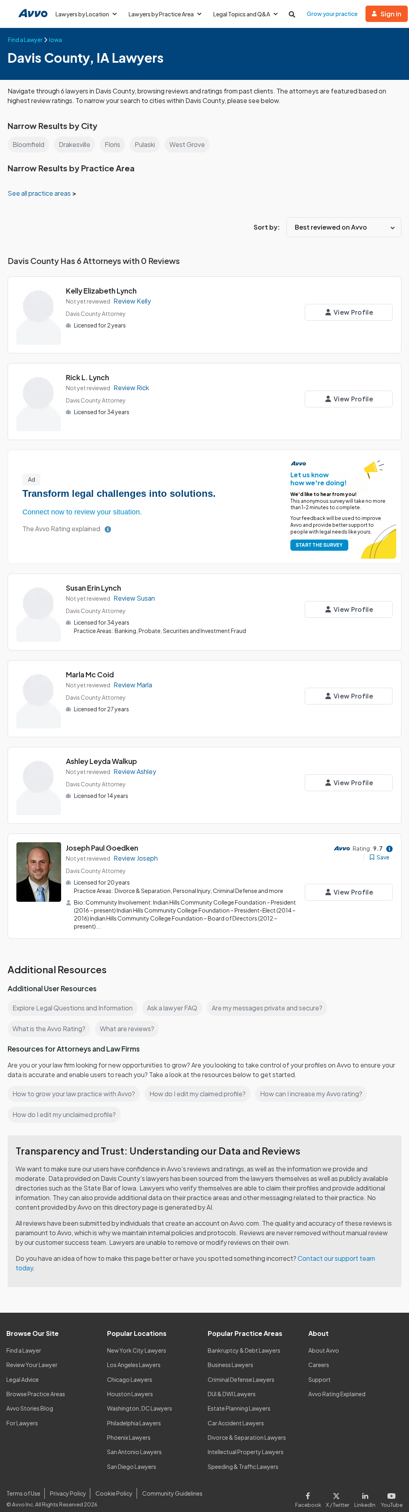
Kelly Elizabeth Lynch (101, 290)
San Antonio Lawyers (134, 1451)
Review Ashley (134, 771)
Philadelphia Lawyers (134, 1423)
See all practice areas (40, 193)
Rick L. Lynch (87, 377)
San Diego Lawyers (131, 1466)
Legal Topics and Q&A (241, 14)
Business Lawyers (230, 1364)
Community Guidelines (172, 1493)
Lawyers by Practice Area (161, 14)
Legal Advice (22, 1379)
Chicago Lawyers (129, 1379)
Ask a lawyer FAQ (172, 1008)
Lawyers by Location (82, 14)
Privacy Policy (68, 1493)
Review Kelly (132, 301)
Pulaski (145, 144)
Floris (112, 144)
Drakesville (74, 144)
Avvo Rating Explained (336, 1393)
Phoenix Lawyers (129, 1437)
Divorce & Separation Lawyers (247, 1437)
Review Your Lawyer (32, 1364)
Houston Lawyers (130, 1393)
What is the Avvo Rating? (48, 1028)
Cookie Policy (114, 1493)
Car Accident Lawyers (236, 1423)
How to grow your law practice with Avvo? (73, 1093)
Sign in (391, 14)
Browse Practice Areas (35, 1393)
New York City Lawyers (136, 1350)
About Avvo (323, 1350)
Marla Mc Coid (90, 674)
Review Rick (131, 387)
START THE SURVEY (319, 545)
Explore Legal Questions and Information (72, 1008)
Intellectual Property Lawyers (246, 1451)
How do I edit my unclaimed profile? (64, 1114)
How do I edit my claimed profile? (197, 1093)
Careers (318, 1364)
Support (319, 1379)
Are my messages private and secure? (267, 1008)
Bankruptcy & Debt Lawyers (244, 1350)
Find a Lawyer (23, 1350)
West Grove (187, 144)
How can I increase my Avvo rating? (311, 1093)
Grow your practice (332, 13)
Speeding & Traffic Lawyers (243, 1466)
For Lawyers (22, 1423)
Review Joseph (135, 858)
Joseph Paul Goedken (102, 847)
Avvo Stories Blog (29, 1408)
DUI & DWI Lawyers (232, 1393)
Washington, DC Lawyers (139, 1408)
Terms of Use (23, 1493)
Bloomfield (28, 144)
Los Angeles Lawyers (134, 1364)
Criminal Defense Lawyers (241, 1379)
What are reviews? (127, 1028)
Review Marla (132, 685)
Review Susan (134, 598)
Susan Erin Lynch (93, 587)
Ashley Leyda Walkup (101, 761)
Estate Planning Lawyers (239, 1408)
